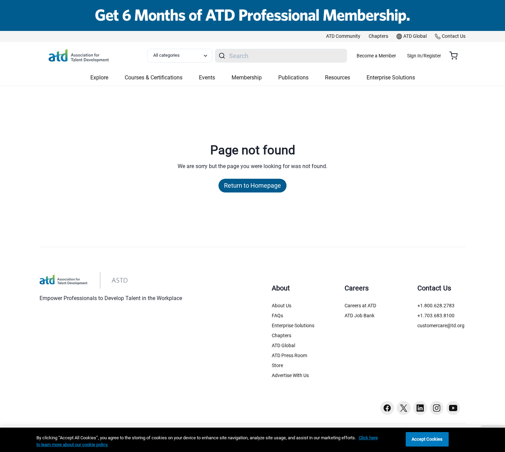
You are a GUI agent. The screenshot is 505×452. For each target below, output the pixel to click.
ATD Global (283, 345)
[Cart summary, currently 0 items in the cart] (456, 56)
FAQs (277, 315)
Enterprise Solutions (293, 325)
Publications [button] (293, 77)
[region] (252, 440)
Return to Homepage (252, 185)
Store (277, 365)
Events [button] (207, 77)
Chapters (281, 335)
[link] (343, 36)
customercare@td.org (440, 325)
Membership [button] (247, 77)
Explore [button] (99, 77)
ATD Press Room (289, 355)
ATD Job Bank (359, 315)
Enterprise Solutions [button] (391, 77)
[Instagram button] (437, 408)
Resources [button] (337, 77)
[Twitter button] (404, 408)
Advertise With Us (290, 375)
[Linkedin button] (420, 408)
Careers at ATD (360, 305)
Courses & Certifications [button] (153, 77)
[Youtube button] (453, 408)
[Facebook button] (387, 408)
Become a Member (376, 55)
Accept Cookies (427, 439)
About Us (281, 305)
